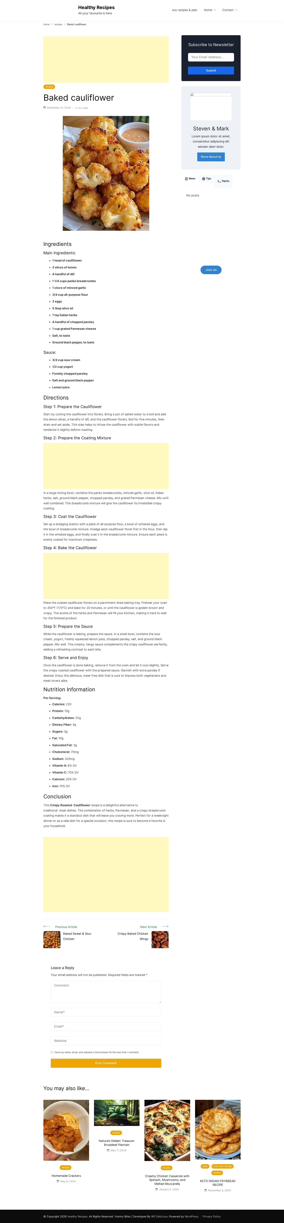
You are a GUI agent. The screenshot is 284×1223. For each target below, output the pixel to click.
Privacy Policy (212, 1216)
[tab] (190, 179)
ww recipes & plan (184, 10)
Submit (211, 70)
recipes (49, 86)
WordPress (191, 1216)
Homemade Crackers (66, 1175)
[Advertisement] (106, 60)
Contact (228, 10)
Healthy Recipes (96, 7)
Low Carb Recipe (222, 1166)
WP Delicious (159, 1216)
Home (208, 10)
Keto (205, 1166)
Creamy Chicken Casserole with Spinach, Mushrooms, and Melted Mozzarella (167, 1180)
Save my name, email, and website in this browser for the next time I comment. (97, 1052)
